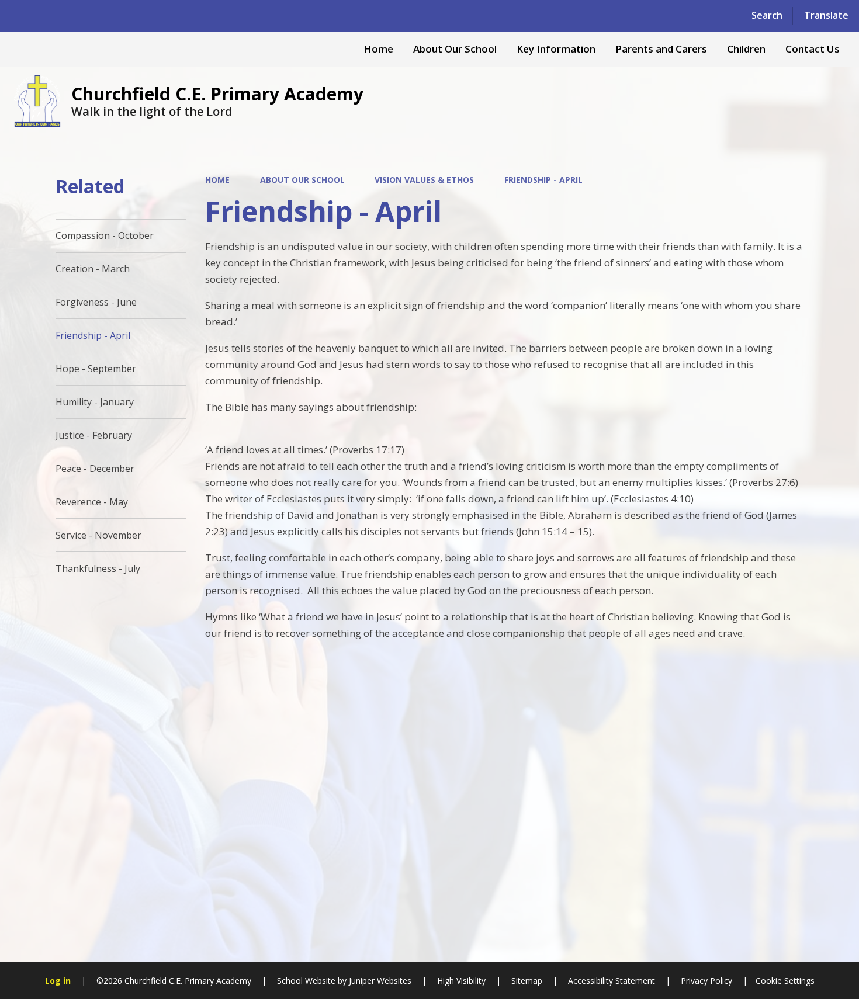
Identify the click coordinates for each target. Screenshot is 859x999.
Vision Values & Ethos (424, 179)
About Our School (302, 179)
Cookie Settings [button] (785, 980)
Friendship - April (543, 179)
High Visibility (461, 980)
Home (217, 179)
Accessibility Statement (611, 980)
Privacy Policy (706, 980)
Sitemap (526, 980)
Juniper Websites (379, 980)
